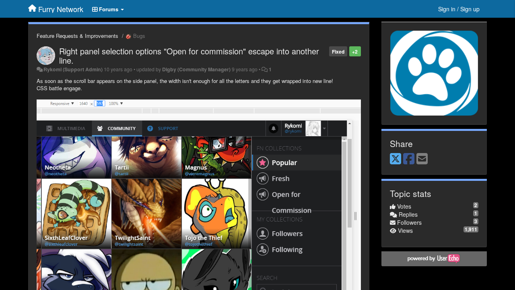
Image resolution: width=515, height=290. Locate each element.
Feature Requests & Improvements (77, 35)
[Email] (422, 159)
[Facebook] (408, 159)
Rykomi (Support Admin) (73, 69)
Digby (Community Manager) (196, 69)
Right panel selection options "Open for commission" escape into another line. (189, 55)
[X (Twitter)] (395, 159)
